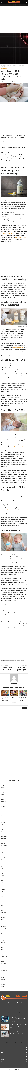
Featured (3, 843)
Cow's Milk (10, 660)
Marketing (3, 889)
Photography (3, 917)
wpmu (2, 988)
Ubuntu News (4, 963)
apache (2, 787)
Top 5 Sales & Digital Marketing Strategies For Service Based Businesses (18, 1033)
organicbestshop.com (6, 510)
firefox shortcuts (4, 850)
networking (3, 901)
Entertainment (4, 836)
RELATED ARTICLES (8, 687)
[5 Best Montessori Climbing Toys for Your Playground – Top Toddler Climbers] (23, 693)
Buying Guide (4, 801)
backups (2, 792)
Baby (6, 660)
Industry (2, 873)
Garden (2, 861)
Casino (2, 813)
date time (3, 827)
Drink (2, 831)
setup (2, 935)
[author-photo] (14, 678)
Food (5, 65)
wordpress (3, 986)
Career (2, 810)
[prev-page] (13, 703)
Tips (2, 954)
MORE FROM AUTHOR (19, 687)
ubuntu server (4, 965)
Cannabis (3, 806)
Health (2, 866)
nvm (2, 910)
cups (2, 824)
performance (3, 912)
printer (2, 924)
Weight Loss (3, 982)
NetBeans (3, 898)
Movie (2, 894)
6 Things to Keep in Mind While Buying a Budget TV (6, 669)
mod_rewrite (3, 891)
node (2, 905)
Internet (2, 875)
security (2, 933)
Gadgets (2, 854)
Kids (6, 68)
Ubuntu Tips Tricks (5, 968)
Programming (4, 926)
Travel (2, 958)
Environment (3, 838)
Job (1, 877)
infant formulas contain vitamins (18, 367)
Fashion (2, 840)
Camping (3, 803)
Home (2, 65)
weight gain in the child (17, 447)
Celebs (2, 817)
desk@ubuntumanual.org (16, 1006)
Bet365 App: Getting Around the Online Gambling (18, 1025)
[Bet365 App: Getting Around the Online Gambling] (5, 1027)
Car (1, 808)
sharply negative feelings (8, 233)
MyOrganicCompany (20, 237)
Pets (2, 914)
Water (2, 975)
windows (3, 984)
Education (3, 834)
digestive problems (18, 347)
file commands (4, 845)
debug (2, 829)
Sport (2, 947)
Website (2, 977)
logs (2, 887)
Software (3, 945)
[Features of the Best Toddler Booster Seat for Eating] (14, 693)
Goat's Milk (21, 660)
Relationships (4, 928)
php (1, 921)
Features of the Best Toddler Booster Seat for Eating (13, 698)
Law (2, 882)
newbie (2, 903)
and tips (2, 785)
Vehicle (2, 972)
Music (2, 896)
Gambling (3, 857)
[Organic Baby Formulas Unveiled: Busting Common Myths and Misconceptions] (5, 693)
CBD (2, 815)
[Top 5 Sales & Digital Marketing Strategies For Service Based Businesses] (5, 1034)
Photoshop (3, 919)
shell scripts (3, 940)
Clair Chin (4, 81)
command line (4, 820)
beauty (2, 794)
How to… (3, 871)
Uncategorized (4, 970)
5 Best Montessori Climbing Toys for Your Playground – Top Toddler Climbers (23, 698)
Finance (2, 847)
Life (1, 884)
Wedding (3, 979)
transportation (4, 956)
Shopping (3, 942)
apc (1, 790)
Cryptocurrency (4, 822)
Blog (2, 797)
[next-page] (15, 703)
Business (3, 799)
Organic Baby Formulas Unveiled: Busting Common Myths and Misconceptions (5, 698)
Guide (2, 864)
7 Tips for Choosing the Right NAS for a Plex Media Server (21, 669)
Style (2, 949)
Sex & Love (3, 938)
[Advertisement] (14, 19)
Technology (3, 951)
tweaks (2, 961)
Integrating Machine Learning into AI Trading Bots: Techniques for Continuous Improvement (18, 1018)
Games (2, 859)
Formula (15, 660)
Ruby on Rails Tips (5, 931)
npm (2, 908)
